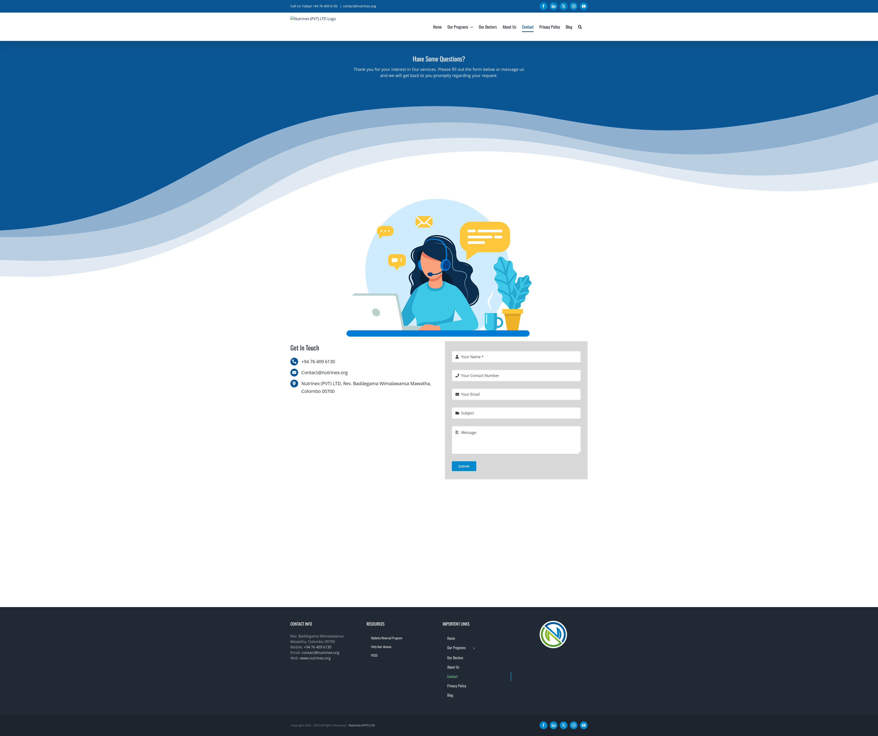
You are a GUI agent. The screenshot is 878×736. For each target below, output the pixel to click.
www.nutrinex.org (315, 658)
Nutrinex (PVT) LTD (362, 725)
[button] (580, 27)
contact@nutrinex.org (359, 6)
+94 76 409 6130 (317, 647)
